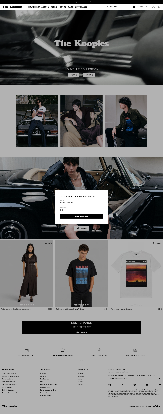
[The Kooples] (12, 7)
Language (63, 209)
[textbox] (81, 202)
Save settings (81, 216)
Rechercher (113, 7)
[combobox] (81, 203)
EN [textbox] (61, 210)
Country (66, 202)
